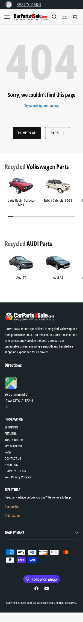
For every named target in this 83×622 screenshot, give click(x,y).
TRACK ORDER (14, 440)
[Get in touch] (64, 17)
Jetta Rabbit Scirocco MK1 (21, 202)
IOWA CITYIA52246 (29, 4)
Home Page (27, 133)
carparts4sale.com (43, 602)
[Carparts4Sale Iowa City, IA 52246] (9, 4)
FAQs (55, 133)
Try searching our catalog (41, 106)
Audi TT (21, 277)
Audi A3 (58, 277)
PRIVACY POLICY (15, 471)
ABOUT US (11, 465)
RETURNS (11, 433)
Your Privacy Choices (18, 477)
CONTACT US (13, 458)
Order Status (12, 515)
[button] (7, 17)
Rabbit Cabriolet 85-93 (58, 200)
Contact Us (11, 506)
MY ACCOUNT (13, 446)
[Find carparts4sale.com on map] (11, 388)
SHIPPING (11, 427)
